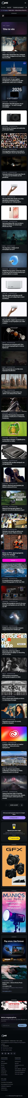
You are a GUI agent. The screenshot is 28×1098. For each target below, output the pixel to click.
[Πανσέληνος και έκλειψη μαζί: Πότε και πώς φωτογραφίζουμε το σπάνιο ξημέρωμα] (14, 334)
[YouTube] (8, 1053)
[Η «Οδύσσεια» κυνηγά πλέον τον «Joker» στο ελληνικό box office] (14, 381)
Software (4, 742)
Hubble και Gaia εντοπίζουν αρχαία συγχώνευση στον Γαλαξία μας (12, 628)
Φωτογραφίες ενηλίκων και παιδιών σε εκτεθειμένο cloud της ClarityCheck (13, 152)
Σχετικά (16, 1063)
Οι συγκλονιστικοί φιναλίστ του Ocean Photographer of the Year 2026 (13, 581)
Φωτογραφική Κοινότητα (7, 1084)
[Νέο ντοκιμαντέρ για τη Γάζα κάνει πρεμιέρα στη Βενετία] (14, 358)
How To (4, 196)
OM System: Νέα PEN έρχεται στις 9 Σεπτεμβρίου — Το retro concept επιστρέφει (12, 105)
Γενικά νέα (4, 77)
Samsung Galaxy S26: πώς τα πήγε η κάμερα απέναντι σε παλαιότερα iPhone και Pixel (12, 224)
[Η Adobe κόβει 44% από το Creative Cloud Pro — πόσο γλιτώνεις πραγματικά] (14, 734)
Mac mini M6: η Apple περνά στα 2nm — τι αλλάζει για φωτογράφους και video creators (14, 321)
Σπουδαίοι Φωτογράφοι (6, 1082)
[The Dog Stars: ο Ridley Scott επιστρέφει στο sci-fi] (14, 237)
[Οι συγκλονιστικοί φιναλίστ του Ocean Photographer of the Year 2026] (14, 570)
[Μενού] (25, 2)
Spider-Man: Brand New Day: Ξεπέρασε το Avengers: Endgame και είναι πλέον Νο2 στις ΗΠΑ (13, 56)
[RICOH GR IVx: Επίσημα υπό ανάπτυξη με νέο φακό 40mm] (14, 117)
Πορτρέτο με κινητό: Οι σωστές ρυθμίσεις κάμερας (11, 722)
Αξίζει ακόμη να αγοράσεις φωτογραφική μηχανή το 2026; (11, 676)
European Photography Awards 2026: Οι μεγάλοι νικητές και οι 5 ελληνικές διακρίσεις (13, 416)
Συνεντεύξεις (4, 1074)
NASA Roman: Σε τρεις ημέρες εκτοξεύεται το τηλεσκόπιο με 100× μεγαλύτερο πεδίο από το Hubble (12, 80)
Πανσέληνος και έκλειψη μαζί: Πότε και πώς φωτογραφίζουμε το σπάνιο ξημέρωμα (13, 346)
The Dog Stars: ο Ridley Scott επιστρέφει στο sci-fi (10, 248)
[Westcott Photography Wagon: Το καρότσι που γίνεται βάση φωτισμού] (14, 498)
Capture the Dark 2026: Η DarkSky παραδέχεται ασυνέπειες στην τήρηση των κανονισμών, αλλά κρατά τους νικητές (13, 796)
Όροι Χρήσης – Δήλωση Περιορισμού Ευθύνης (20, 1069)
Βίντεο (2, 1065)
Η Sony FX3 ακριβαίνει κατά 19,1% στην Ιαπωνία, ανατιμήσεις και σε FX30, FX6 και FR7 (14, 605)
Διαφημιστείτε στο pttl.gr (19, 1065)
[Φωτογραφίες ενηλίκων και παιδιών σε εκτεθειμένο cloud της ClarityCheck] (14, 140)
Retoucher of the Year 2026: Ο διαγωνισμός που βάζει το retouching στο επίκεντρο (13, 652)
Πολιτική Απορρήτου (20, 1072)
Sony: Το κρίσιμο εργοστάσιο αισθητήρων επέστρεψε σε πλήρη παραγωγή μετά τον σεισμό (12, 770)
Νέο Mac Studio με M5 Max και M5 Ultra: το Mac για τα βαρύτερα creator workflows (13, 297)
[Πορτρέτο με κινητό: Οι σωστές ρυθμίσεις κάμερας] (14, 711)
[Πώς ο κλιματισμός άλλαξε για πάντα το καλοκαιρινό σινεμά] (14, 688)
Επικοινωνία (6, 1046)
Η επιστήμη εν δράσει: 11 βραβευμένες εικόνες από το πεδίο (13, 440)
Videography (5, 601)
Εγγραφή (21, 1025)
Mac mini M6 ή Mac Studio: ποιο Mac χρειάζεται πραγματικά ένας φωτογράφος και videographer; (13, 200)
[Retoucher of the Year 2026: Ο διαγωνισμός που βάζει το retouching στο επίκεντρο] (14, 640)
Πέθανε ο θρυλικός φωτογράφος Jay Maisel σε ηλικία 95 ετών (13, 486)
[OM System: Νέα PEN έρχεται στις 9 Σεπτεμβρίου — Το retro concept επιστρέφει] (14, 93)
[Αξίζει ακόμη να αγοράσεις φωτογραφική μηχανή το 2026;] (14, 665)
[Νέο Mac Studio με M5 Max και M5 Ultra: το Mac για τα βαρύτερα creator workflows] (14, 284)
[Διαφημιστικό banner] (14, 16)
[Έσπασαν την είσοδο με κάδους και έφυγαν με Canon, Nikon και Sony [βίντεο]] (14, 521)
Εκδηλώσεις (5, 649)
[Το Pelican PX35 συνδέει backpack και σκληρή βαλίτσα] (14, 452)
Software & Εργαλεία (6, 1086)
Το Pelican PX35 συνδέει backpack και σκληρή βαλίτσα (13, 463)
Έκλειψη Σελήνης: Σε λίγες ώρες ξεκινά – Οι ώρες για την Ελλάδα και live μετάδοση (13, 175)
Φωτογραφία (5, 101)
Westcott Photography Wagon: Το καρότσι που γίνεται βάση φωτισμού (13, 509)
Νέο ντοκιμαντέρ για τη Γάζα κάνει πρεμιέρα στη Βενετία (12, 369)
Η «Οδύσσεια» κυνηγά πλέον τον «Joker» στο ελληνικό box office (12, 392)
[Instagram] (5, 1053)
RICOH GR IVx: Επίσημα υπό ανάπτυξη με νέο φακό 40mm (13, 129)
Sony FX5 (9, 7)
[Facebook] (2, 1053)
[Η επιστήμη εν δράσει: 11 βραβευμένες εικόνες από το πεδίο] (14, 429)
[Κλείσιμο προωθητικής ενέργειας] (25, 536)
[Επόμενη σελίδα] (21, 805)
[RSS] (14, 1053)
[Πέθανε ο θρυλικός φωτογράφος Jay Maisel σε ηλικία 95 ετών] (14, 475)
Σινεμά (4, 52)
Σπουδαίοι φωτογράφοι (18, 7)
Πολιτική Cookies (19, 1074)
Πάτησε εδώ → (14, 817)
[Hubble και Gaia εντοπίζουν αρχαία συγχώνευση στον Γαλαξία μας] (14, 617)
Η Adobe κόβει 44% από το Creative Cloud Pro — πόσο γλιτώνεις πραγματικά (12, 746)
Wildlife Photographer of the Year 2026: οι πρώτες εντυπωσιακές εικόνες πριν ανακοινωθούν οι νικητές (13, 272)
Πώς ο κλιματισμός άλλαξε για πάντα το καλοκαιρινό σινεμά (13, 699)
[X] (11, 1053)
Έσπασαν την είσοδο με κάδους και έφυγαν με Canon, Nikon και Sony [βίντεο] (12, 532)
